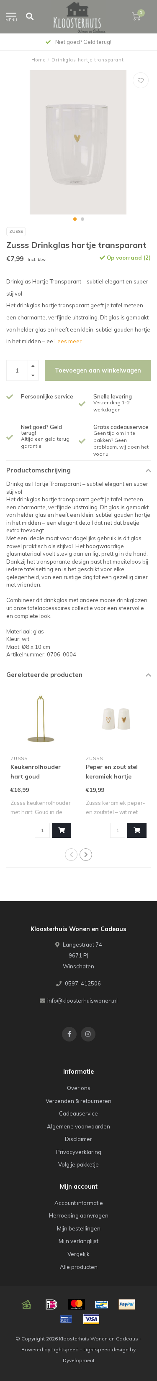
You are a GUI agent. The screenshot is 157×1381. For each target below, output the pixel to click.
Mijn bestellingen (78, 1228)
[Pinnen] (66, 1319)
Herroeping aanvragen (78, 1215)
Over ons (78, 1088)
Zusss (16, 231)
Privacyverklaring (78, 1152)
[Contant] (26, 1304)
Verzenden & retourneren (78, 1101)
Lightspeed (65, 1349)
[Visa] (91, 1319)
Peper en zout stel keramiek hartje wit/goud (112, 776)
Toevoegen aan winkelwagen (98, 370)
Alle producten (79, 1267)
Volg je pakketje (78, 1164)
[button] (75, 219)
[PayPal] (126, 1304)
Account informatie (78, 1203)
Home (38, 60)
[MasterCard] (76, 1304)
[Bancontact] (101, 1304)
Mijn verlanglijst (78, 1241)
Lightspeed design (106, 1349)
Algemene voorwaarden (78, 1126)
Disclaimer (78, 1139)
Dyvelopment (79, 1360)
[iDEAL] (51, 1304)
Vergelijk (78, 1254)
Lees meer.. (69, 341)
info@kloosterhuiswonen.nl (82, 1000)
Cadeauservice (78, 1113)
